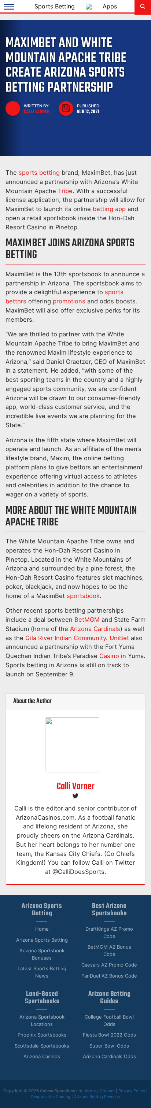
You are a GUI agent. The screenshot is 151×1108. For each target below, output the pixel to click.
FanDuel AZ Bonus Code (109, 976)
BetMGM (87, 619)
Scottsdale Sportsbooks (42, 1046)
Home (42, 929)
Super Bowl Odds (109, 1046)
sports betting (39, 172)
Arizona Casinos (41, 1056)
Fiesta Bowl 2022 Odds (109, 1035)
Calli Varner (36, 112)
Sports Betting (54, 6)
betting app (109, 209)
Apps (110, 6)
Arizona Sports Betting (42, 940)
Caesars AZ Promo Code (109, 965)
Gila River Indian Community (65, 638)
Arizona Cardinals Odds (109, 1056)
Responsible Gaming (50, 1096)
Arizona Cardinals (95, 628)
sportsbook (83, 595)
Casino (109, 656)
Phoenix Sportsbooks (42, 1035)
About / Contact (100, 1090)
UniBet (119, 638)
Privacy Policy (131, 1090)
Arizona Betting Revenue (97, 1096)
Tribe (65, 191)
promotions (69, 301)
